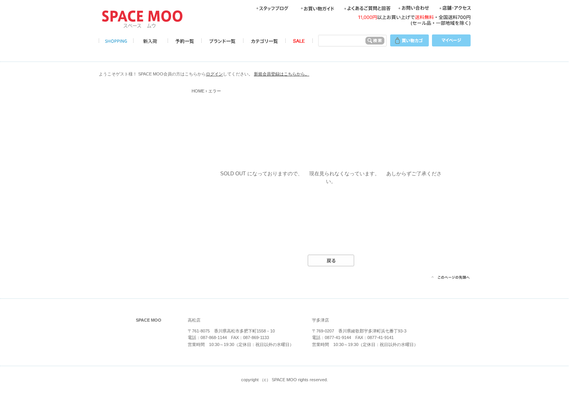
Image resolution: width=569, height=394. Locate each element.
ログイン (214, 74)
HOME (198, 91)
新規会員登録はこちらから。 (281, 74)
